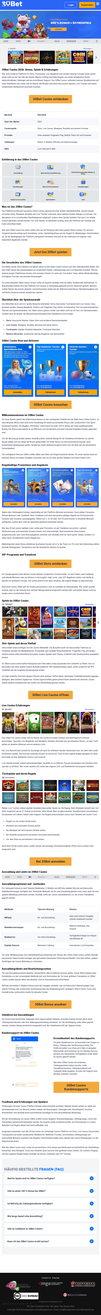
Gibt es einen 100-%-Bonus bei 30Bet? (26, 1191)
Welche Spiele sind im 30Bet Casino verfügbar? (31, 1178)
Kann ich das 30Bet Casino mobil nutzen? (28, 1241)
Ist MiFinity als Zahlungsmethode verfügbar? (30, 1203)
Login (71, 5)
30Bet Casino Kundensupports (76, 1087)
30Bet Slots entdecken (50, 564)
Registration (87, 5)
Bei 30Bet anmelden (50, 861)
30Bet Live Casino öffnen (50, 695)
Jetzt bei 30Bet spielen (50, 252)
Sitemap (55, 1278)
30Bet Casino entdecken (50, 99)
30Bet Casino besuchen (51, 404)
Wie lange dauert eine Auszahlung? (25, 1216)
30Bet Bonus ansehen (50, 1004)
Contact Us (46, 1278)
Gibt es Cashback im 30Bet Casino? (25, 1228)
